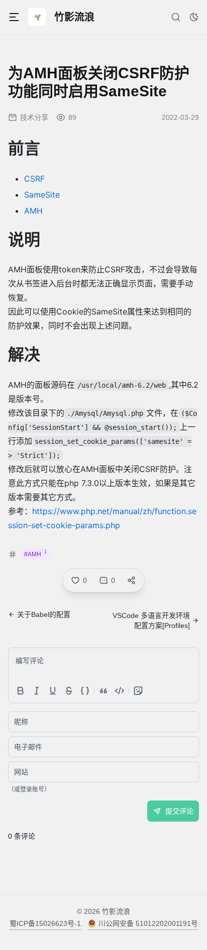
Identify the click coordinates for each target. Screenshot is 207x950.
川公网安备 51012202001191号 (148, 923)
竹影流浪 (116, 911)
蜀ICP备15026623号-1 (45, 923)
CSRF (34, 179)
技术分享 (34, 117)
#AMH (35, 553)
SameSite (42, 195)
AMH (33, 211)
